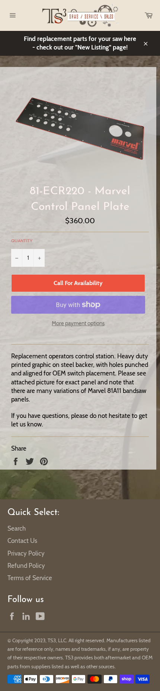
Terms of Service (29, 578)
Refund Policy (26, 565)
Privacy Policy (26, 553)
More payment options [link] (78, 323)
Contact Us (22, 540)
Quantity (21, 240)
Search (16, 528)
